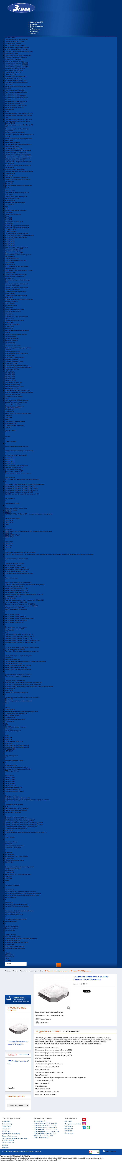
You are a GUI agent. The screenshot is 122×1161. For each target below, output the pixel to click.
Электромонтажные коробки (14, 357)
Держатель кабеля (11, 340)
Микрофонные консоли (13, 311)
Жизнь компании (8, 1143)
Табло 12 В (8, 218)
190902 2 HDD (10, 375)
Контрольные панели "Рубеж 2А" (16, 102)
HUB (6, 398)
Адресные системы (11, 53)
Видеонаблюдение (11, 359)
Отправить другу (45, 1019)
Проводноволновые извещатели (16, 197)
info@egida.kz (43, 1137)
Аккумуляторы (10, 257)
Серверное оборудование (14, 396)
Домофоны (9, 416)
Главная (8, 971)
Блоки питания (10, 173)
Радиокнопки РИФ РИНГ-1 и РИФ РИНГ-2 (19, 113)
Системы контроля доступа (14, 406)
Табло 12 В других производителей (17, 226)
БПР (6, 208)
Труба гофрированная (12, 352)
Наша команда (7, 1124)
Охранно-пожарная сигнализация (16, 40)
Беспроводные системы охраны (16, 105)
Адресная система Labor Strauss (16, 92)
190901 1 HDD (10, 373)
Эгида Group (6, 1126)
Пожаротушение (10, 231)
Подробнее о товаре (48, 1031)
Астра (7, 111)
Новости (5, 1147)
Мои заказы (69, 1121)
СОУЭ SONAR (10, 303)
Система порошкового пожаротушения (18, 255)
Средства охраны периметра (15, 160)
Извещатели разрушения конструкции (18, 150)
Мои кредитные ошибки (73, 1124)
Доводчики (8, 417)
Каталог (15, 971)
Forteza (7, 189)
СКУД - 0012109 (10, 74)
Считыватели (9, 412)
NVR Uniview (9, 371)
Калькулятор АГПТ (36, 22)
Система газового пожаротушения (16, 233)
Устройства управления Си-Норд (16, 49)
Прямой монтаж (10, 344)
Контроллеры (9, 410)
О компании (34, 32)
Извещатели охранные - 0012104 (16, 65)
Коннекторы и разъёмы (13, 404)
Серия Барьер (10, 191)
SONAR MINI (9, 322)
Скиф (7, 187)
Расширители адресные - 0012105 (17, 67)
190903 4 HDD (10, 377)
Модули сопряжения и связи (14, 61)
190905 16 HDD (10, 381)
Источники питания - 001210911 (16, 80)
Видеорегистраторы (12, 388)
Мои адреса (69, 1126)
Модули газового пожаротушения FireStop (19, 235)
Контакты (33, 34)
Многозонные (9, 315)
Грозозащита (9, 204)
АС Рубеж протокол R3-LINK (14, 90)
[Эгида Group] (20, 12)
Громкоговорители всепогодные (16, 295)
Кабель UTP (9, 328)
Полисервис (9, 212)
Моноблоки (9, 313)
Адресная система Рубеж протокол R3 (18, 55)
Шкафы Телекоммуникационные (16, 402)
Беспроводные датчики (13, 43)
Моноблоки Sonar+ (11, 305)
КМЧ (6, 206)
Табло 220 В (9, 224)
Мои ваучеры (69, 1133)
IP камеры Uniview (11, 363)
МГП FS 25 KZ (9, 245)
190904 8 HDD (10, 379)
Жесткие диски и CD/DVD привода (16, 400)
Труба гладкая (10, 355)
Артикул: (77, 984)
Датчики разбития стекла (13, 148)
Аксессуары (9, 175)
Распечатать (44, 1022)
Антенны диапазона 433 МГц (15, 133)
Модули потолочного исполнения (16, 247)
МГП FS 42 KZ (9, 241)
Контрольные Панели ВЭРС (14, 104)
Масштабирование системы (14, 309)
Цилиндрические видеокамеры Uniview (18, 367)
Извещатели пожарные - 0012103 (16, 63)
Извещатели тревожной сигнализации (18, 154)
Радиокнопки (9, 109)
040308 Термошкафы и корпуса (15, 210)
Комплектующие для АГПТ (14, 249)
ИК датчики (9, 140)
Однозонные (9, 319)
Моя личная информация (69, 1129)
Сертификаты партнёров (11, 1133)
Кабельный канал (11, 336)
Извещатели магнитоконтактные (16, 152)
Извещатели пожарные (13, 214)
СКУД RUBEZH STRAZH (13, 408)
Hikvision (8, 427)
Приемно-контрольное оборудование (17, 158)
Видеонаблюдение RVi (12, 384)
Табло (7, 216)
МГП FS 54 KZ (9, 243)
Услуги (33, 28)
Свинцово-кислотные (12, 259)
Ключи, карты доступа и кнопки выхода (18, 414)
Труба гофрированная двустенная (16, 353)
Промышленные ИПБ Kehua (14, 425)
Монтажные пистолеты (13, 346)
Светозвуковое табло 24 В (14, 222)
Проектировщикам (37, 26)
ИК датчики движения (12, 142)
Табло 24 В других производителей (17, 228)
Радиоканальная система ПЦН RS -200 (18, 119)
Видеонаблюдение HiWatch (14, 386)
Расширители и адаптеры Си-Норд (17, 47)
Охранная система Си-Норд (14, 41)
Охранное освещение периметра (16, 177)
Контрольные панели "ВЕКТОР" (15, 96)
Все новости (24, 1055)
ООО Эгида (6, 1131)
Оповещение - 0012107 (13, 73)
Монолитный (9, 326)
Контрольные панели (12, 94)
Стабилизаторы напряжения (15, 421)
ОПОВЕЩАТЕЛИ (10, 229)
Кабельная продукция (12, 324)
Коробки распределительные (15, 202)
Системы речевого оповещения (16, 274)
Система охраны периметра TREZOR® (18, 156)
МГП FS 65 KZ (9, 239)
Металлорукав (10, 342)
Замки (7, 419)
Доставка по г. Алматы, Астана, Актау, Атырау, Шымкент (15, 1139)
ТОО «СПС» (6, 1129)
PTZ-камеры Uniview (12, 369)
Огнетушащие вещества (13, 251)
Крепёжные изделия (12, 338)
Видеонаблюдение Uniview (14, 361)
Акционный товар (11, 423)
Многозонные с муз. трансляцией (16, 317)
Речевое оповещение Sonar (14, 321)
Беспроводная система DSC (14, 107)
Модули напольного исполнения (16, 237)
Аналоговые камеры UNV (13, 383)
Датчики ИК (9, 183)
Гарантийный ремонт (9, 1136)
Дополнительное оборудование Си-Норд (19, 51)
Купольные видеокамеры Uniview (16, 365)
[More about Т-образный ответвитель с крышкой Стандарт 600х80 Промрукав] (18, 1028)
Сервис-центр (35, 24)
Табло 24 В (8, 220)
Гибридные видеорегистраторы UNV (17, 390)
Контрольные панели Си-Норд (15, 45)
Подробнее (11, 1088)
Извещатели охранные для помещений (18, 138)
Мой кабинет (71, 1119)
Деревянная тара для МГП (14, 253)
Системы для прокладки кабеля (16, 334)
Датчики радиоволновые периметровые (18, 185)
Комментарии (71, 1031)
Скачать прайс (35, 30)
